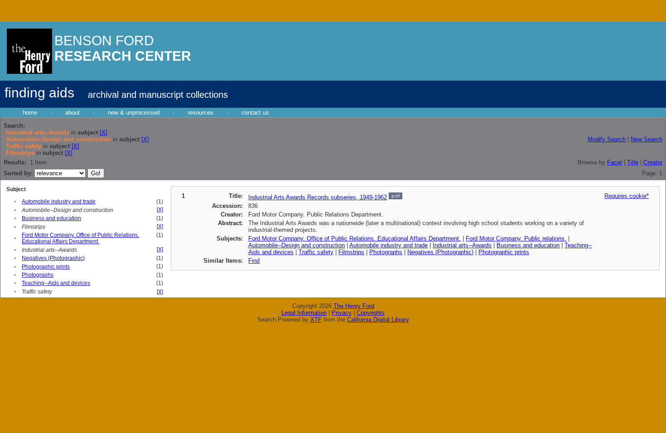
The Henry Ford (353, 306)
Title (632, 162)
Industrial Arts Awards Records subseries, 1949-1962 (317, 197)
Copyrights (371, 312)
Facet (614, 162)
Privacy (342, 312)
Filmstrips (351, 252)
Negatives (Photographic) (53, 258)
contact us (255, 112)
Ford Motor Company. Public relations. (516, 238)
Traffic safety (316, 252)
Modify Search (607, 139)
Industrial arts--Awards (462, 245)
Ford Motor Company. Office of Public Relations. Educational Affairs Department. (80, 238)
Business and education (51, 218)
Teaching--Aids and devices (56, 283)
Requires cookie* (626, 195)
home (30, 112)
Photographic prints (46, 267)
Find (254, 260)
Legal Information (304, 312)
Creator (652, 162)
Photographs (37, 275)
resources (200, 112)
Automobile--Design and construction (296, 245)
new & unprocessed (133, 112)
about (72, 112)
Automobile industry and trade (59, 201)
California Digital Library (378, 319)
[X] (103, 132)
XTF (316, 319)
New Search (646, 139)
